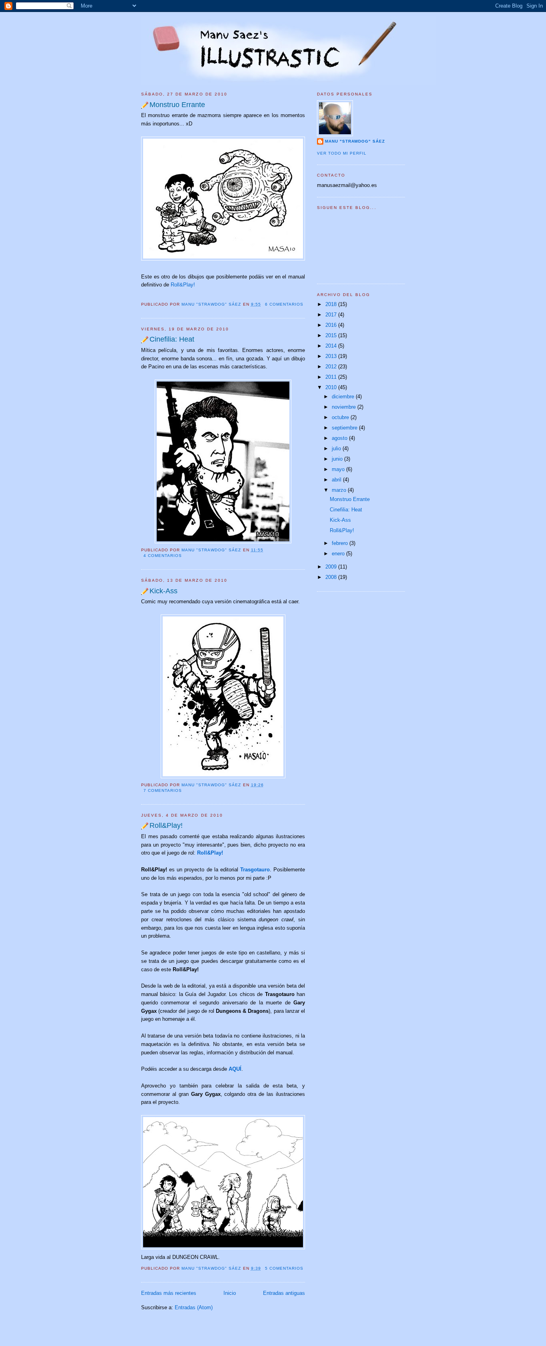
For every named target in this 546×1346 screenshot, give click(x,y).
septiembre (345, 428)
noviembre (344, 407)
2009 (331, 567)
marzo (340, 490)
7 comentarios (162, 790)
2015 (331, 335)
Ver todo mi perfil (342, 153)
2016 (331, 325)
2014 (331, 346)
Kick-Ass (163, 591)
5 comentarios (284, 1268)
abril (337, 480)
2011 (331, 377)
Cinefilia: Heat (171, 339)
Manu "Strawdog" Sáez (212, 304)
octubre (341, 417)
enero (339, 554)
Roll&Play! (183, 285)
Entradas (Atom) (194, 1307)
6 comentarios (284, 304)
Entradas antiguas (284, 1293)
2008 (331, 577)
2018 (331, 304)
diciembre (344, 397)
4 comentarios (162, 555)
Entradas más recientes (168, 1293)
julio (337, 448)
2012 (331, 367)
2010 (331, 387)
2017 (331, 315)
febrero (340, 543)
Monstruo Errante (177, 105)
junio (338, 459)
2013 (331, 356)
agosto (340, 438)
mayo (339, 469)
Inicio (229, 1293)
